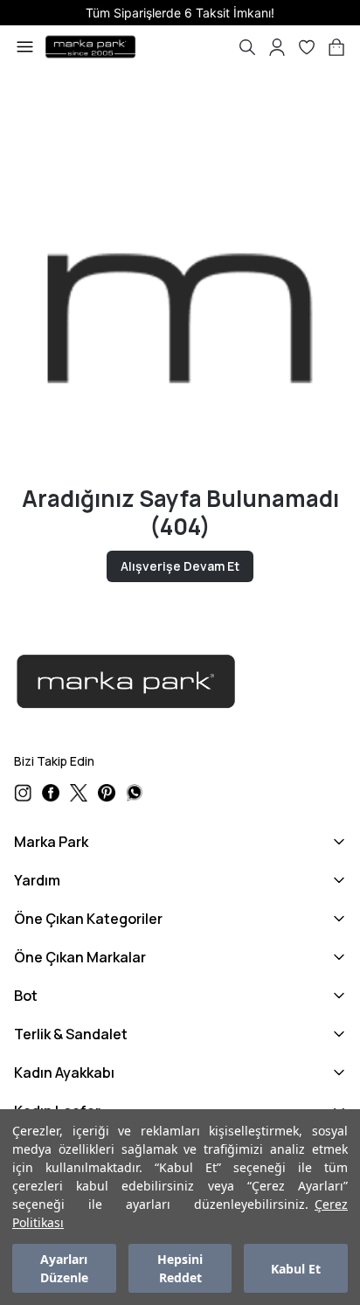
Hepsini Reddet (180, 1268)
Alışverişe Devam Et (180, 566)
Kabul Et (296, 1268)
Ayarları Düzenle (64, 1268)
